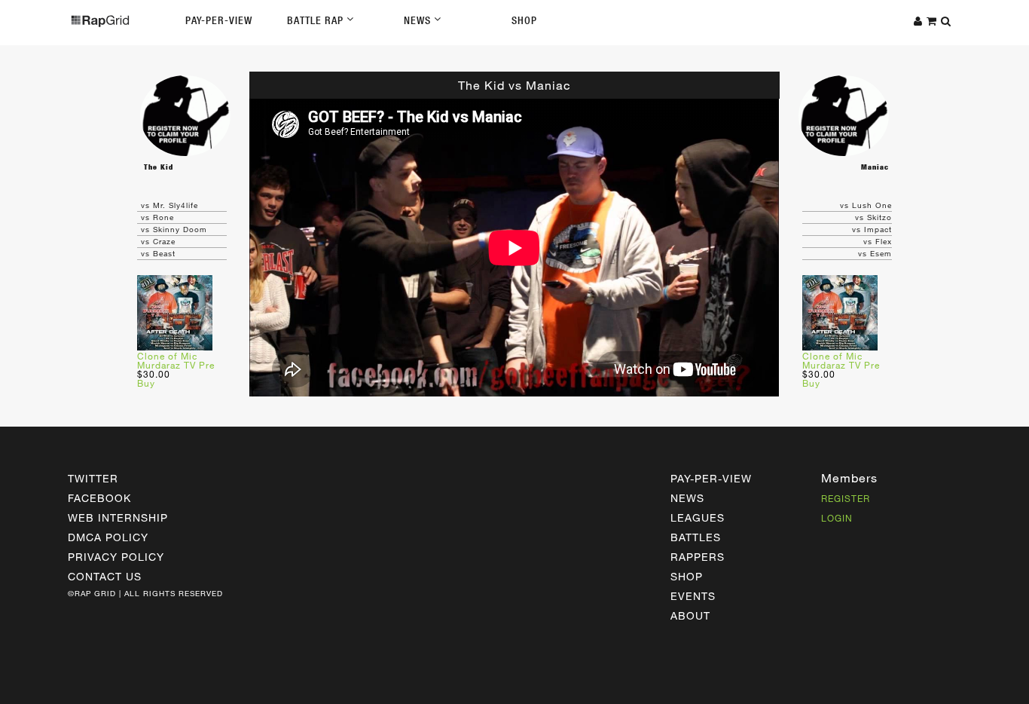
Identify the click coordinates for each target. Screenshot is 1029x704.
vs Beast (158, 253)
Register (845, 498)
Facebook (99, 497)
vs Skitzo (873, 217)
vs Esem (875, 253)
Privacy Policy (116, 556)
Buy (146, 383)
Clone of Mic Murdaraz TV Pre (176, 360)
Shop (524, 20)
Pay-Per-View (218, 20)
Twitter (93, 478)
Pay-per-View (711, 478)
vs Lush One (866, 205)
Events (693, 595)
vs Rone (157, 217)
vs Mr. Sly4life (169, 205)
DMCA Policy (108, 537)
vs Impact (872, 229)
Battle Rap (317, 20)
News (419, 20)
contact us (105, 576)
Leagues (697, 517)
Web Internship (118, 517)
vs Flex (877, 241)
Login (837, 518)
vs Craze (158, 241)
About (690, 615)
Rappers (697, 556)
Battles (695, 537)
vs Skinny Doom (174, 229)
